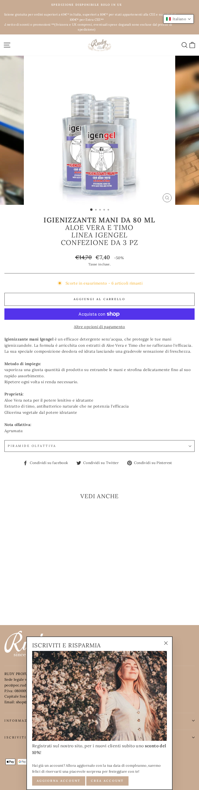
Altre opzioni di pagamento (99, 326)
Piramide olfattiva (32, 446)
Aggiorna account (59, 780)
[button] (179, 19)
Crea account (107, 780)
